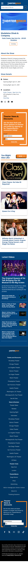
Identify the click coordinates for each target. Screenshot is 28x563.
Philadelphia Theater (14, 381)
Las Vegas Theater (14, 374)
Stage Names (14, 477)
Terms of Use (18, 555)
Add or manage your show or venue (14, 487)
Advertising (14, 484)
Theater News (14, 405)
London (14, 470)
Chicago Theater (14, 364)
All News (14, 460)
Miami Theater (14, 378)
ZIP (4, 139)
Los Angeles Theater (14, 367)
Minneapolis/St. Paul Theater (14, 395)
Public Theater (7, 92)
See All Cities (14, 398)
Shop (14, 481)
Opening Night (14, 412)
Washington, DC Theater (14, 391)
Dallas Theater (14, 429)
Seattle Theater (14, 388)
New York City (16, 38)
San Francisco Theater (14, 385)
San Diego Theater (14, 446)
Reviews (14, 409)
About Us (14, 491)
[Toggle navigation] (1, 3)
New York (14, 467)
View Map (6, 98)
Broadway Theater (14, 361)
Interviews (14, 415)
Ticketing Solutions (14, 494)
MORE (21, 156)
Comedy (13, 44)
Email (5, 134)
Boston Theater (14, 371)
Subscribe (14, 142)
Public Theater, (6, 38)
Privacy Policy (10, 555)
